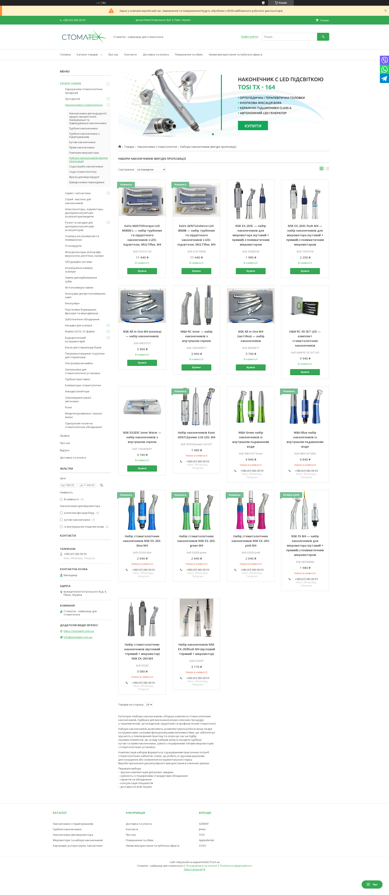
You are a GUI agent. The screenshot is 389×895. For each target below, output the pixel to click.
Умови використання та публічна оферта (235, 54)
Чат (375, 884)
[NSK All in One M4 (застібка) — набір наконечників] (250, 305)
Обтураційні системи (78, 262)
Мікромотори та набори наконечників (78, 840)
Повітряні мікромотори (84, 152)
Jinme (202, 829)
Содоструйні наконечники (86, 166)
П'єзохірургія (73, 246)
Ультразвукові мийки (79, 363)
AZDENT (204, 824)
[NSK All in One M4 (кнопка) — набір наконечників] (142, 305)
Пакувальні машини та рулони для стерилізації (85, 355)
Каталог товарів (87, 54)
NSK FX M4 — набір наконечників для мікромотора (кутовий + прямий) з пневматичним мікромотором (305, 545)
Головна (65, 54)
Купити (142, 271)
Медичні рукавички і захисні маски (83, 415)
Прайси (64, 435)
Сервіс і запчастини (78, 193)
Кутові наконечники (82, 142)
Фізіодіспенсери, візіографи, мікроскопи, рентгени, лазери (84, 254)
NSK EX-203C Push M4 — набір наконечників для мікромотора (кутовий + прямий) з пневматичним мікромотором (305, 235)
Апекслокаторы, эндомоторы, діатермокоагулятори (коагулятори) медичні (84, 212)
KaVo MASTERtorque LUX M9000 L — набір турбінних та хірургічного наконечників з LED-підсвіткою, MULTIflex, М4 (142, 235)
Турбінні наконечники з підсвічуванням (84, 135)
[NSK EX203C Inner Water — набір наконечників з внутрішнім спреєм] (142, 406)
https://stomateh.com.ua (79, 631)
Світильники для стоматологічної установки (82, 371)
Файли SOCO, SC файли (80, 331)
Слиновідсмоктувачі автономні (78, 399)
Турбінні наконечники (83, 128)
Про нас (113, 54)
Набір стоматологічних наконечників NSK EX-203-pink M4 (251, 540)
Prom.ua (215, 862)
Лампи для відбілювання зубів (81, 279)
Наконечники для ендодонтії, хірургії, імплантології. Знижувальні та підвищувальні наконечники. (88, 118)
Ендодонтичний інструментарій (75, 339)
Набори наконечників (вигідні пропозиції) (88, 159)
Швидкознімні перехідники (86, 182)
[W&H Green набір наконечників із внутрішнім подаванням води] (250, 406)
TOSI (202, 834)
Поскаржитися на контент (201, 865)
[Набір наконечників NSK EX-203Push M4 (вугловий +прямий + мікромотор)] (196, 618)
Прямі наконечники (81, 147)
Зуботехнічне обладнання (82, 319)
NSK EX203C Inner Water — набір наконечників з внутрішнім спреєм (142, 437)
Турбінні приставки (77, 379)
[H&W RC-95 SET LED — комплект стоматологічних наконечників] (305, 305)
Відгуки (64, 450)
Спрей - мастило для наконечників (78, 201)
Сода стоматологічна (82, 171)
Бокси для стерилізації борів (83, 347)
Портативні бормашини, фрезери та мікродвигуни (81, 311)
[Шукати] (323, 37)
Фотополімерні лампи (79, 287)
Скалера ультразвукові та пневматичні (82, 238)
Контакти (130, 54)
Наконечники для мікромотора (73, 834)
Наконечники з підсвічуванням (73, 824)
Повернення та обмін (189, 54)
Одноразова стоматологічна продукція (83, 91)
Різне (68, 407)
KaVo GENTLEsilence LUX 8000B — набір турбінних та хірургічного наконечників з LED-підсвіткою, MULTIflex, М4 (196, 235)
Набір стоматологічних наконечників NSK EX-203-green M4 (196, 540)
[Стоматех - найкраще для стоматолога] (84, 44)
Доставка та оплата (156, 54)
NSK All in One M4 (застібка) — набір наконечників (250, 336)
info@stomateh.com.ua (78, 637)
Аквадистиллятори (77, 391)
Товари (129, 146)
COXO (202, 845)
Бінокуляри (72, 303)
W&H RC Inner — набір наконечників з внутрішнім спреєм (197, 336)
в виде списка (327, 169)
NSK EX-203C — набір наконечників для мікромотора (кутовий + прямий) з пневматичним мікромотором (250, 235)
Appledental (206, 840)
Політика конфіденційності (236, 865)
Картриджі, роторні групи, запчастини (77, 845)
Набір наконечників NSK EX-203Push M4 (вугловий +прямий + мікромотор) (196, 649)
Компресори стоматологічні (83, 385)
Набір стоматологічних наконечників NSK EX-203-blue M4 (142, 540)
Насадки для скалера (78, 325)
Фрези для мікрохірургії (84, 177)
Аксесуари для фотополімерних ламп (85, 295)
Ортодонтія (72, 99)
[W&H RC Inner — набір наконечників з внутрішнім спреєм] (196, 305)
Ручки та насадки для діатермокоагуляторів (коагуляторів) (79, 226)
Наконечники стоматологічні (157, 146)
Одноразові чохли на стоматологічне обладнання (83, 425)
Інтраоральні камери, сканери (79, 269)
